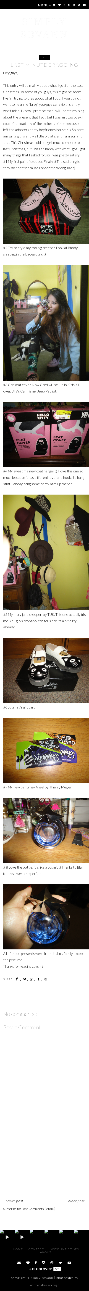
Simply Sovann (44, 28)
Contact (37, 1249)
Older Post (76, 1201)
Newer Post (14, 1201)
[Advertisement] (44, 1163)
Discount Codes (64, 1249)
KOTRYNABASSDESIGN (45, 1285)
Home (18, 1249)
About (46, 1252)
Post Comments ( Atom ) (38, 1209)
